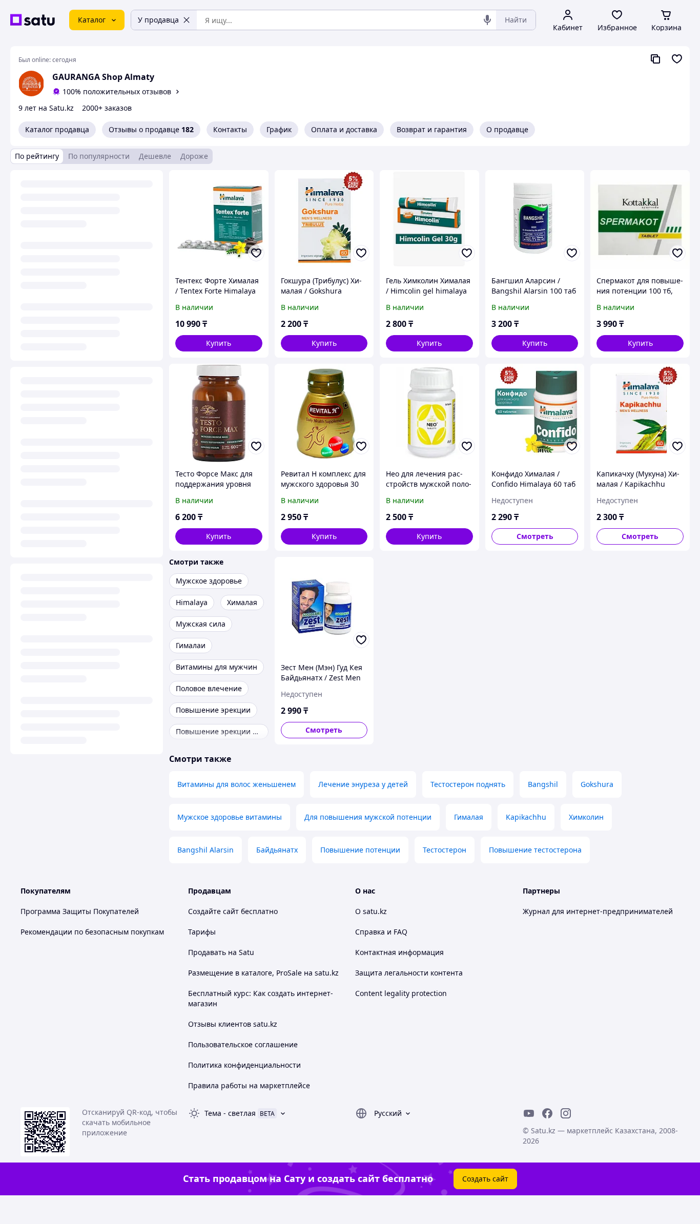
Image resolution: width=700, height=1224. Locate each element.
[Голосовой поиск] (487, 20)
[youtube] (529, 1113)
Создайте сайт (213, 911)
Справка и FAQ (381, 932)
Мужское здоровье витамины (229, 817)
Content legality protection (401, 993)
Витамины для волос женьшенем (236, 784)
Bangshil (543, 784)
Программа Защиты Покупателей (79, 911)
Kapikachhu (526, 817)
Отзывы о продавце (151, 129)
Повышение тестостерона (535, 850)
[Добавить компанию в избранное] (677, 59)
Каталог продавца (57, 129)
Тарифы (202, 932)
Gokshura (597, 784)
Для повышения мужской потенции (367, 817)
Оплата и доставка (344, 129)
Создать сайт (485, 1179)
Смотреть (535, 536)
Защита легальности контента (409, 973)
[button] (218, 343)
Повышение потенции (360, 850)
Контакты (230, 129)
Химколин (586, 817)
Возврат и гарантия (432, 129)
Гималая (468, 817)
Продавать (207, 952)
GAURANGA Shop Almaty (103, 76)
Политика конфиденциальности (244, 1065)
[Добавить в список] (256, 253)
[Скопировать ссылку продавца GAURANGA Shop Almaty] (655, 59)
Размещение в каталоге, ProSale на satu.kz (263, 973)
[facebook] (547, 1113)
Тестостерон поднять (467, 784)
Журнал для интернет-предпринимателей (598, 911)
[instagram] (566, 1113)
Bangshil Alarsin (205, 850)
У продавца (158, 20)
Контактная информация (399, 952)
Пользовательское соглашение (243, 1044)
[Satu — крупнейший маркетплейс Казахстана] (32, 20)
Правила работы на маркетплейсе (249, 1085)
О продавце (507, 129)
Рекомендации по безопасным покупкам (92, 932)
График (279, 129)
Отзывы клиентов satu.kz (232, 1024)
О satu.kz (371, 911)
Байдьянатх (277, 850)
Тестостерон (444, 850)
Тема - (230, 1113)
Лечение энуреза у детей (363, 784)
